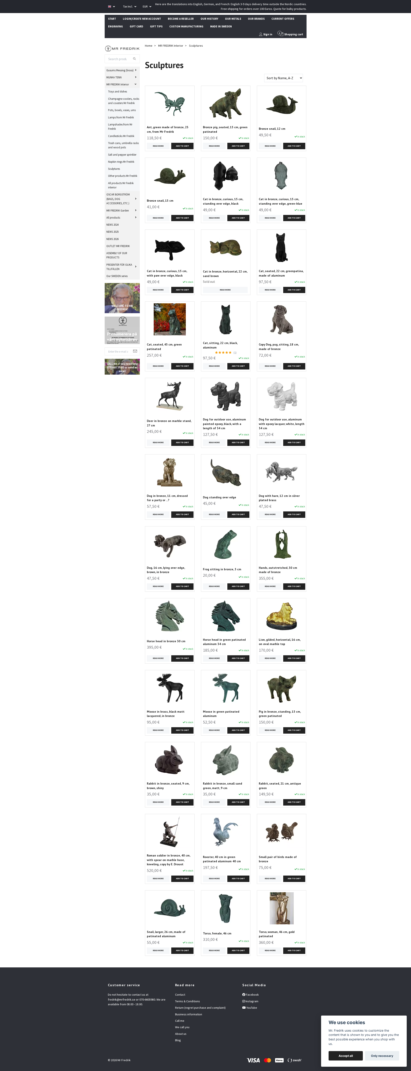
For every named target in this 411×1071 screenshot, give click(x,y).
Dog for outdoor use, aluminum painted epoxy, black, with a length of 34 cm (224, 423)
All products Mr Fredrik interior (121, 185)
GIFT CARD (136, 26)
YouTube (251, 1008)
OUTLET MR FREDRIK (118, 246)
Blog (178, 1040)
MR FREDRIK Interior (117, 84)
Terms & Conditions (187, 1001)
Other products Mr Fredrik (122, 175)
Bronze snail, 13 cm (160, 201)
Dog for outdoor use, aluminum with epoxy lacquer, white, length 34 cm (281, 423)
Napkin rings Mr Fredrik (121, 161)
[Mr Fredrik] (122, 48)
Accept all (346, 1056)
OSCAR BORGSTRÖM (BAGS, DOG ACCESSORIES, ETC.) (118, 199)
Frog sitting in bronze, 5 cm (222, 569)
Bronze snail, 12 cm (272, 129)
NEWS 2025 (112, 231)
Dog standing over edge (219, 497)
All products (113, 217)
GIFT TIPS (156, 26)
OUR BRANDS (256, 18)
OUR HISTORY (209, 18)
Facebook (252, 995)
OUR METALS (233, 18)
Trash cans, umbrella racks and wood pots (123, 145)
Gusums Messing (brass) (120, 70)
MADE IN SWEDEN (221, 26)
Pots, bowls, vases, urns (122, 110)
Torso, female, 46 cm (217, 933)
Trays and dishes (117, 91)
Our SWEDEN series (117, 276)
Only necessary (382, 1056)
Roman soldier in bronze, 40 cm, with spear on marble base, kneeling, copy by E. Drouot (168, 860)
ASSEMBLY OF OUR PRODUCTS (116, 255)
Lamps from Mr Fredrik (121, 117)
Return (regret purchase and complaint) (200, 1008)
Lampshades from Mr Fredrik (120, 126)
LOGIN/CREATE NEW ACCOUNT (142, 18)
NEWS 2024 (112, 224)
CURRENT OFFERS (282, 18)
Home (148, 46)
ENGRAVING (115, 26)
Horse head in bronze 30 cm (166, 641)
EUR (145, 6)
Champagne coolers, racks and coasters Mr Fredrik (123, 101)
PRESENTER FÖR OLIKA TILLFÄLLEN (119, 267)
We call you (182, 1027)
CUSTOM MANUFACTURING (186, 26)
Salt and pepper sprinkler (122, 154)
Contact (180, 995)
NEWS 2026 (112, 239)
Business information (188, 1014)
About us (180, 1034)
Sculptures (114, 168)
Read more (158, 146)
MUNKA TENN (114, 77)
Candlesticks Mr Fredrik (121, 136)
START (112, 18)
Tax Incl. (128, 6)
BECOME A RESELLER (181, 18)
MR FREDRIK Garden (117, 210)
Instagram (251, 1001)
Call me (179, 1021)
